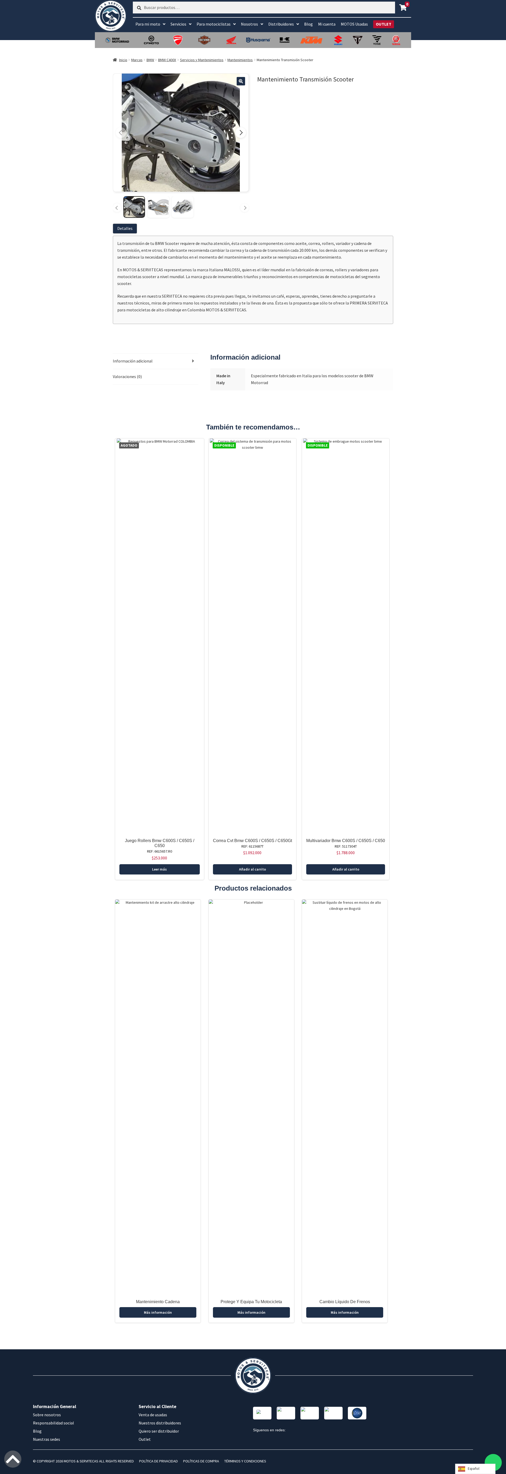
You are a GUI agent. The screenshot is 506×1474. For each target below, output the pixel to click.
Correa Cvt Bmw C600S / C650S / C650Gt (252, 840)
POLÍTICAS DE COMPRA (201, 1461)
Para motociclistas (214, 24)
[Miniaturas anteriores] (117, 208)
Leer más (159, 869)
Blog (308, 24)
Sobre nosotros (47, 1414)
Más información (158, 1312)
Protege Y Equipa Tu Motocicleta (251, 1301)
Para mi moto (147, 24)
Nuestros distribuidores (160, 1422)
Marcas (137, 59)
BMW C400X (167, 59)
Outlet (145, 1439)
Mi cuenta (326, 24)
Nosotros (249, 24)
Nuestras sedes (46, 1439)
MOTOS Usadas (354, 24)
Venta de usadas (153, 1414)
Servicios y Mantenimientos (201, 59)
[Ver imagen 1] (134, 207)
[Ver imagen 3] (182, 207)
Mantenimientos (240, 59)
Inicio (123, 59)
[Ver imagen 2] (158, 207)
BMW (150, 59)
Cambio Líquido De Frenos (344, 1301)
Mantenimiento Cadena (158, 1301)
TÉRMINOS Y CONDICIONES (245, 1461)
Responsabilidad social (53, 1422)
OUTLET (383, 24)
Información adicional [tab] (133, 361)
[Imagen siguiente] (240, 132)
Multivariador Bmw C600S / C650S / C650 (345, 840)
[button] (241, 81)
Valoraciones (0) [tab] (127, 376)
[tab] (126, 228)
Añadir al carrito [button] (252, 869)
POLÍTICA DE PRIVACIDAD (158, 1461)
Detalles (125, 228)
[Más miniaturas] (244, 208)
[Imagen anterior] (121, 132)
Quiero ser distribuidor (159, 1431)
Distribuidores (281, 24)
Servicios (178, 24)
